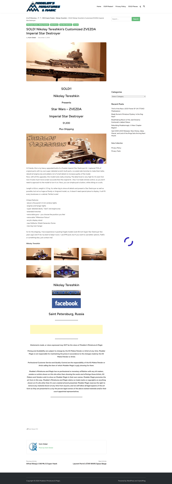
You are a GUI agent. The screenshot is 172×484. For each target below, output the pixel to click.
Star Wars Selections (65, 24)
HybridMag (141, 481)
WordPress (130, 481)
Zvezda (76, 24)
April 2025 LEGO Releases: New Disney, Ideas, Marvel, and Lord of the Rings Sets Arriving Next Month (128, 133)
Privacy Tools (116, 151)
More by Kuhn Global (46, 448)
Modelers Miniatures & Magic (50, 481)
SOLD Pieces (133, 6)
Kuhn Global (32, 37)
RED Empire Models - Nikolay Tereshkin (37, 24)
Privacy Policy (121, 6)
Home (99, 6)
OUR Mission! (108, 6)
